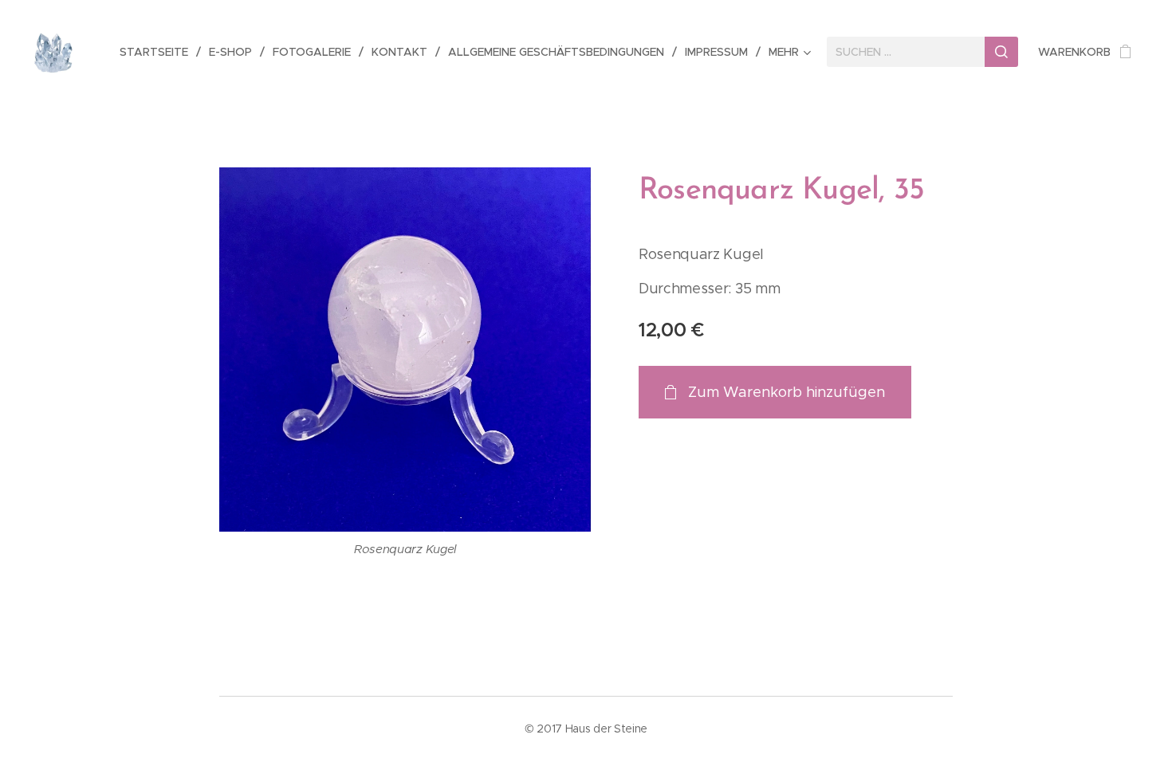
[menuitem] (158, 52)
